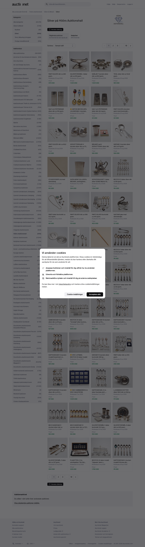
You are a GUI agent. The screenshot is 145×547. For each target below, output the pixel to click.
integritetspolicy (65, 284)
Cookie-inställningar (75, 294)
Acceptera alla (95, 294)
